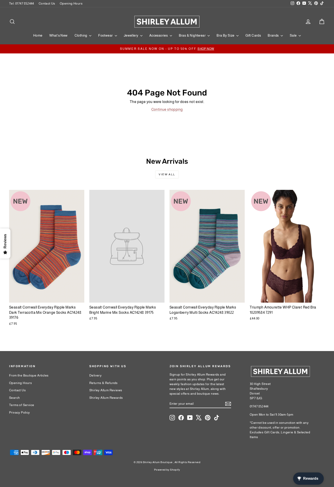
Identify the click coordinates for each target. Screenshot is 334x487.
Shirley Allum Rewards (106, 397)
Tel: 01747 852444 (21, 3)
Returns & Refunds (103, 383)
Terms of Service (21, 405)
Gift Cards (253, 35)
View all (167, 174)
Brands (273, 35)
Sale (293, 35)
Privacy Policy (19, 412)
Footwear (106, 35)
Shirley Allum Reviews (105, 390)
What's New (58, 35)
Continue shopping (167, 109)
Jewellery (131, 35)
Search (14, 397)
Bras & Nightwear (193, 35)
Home (37, 35)
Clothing (81, 35)
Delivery (95, 375)
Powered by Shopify (167, 469)
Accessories (159, 35)
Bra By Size (226, 35)
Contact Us (47, 3)
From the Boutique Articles (28, 375)
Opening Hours (71, 3)
